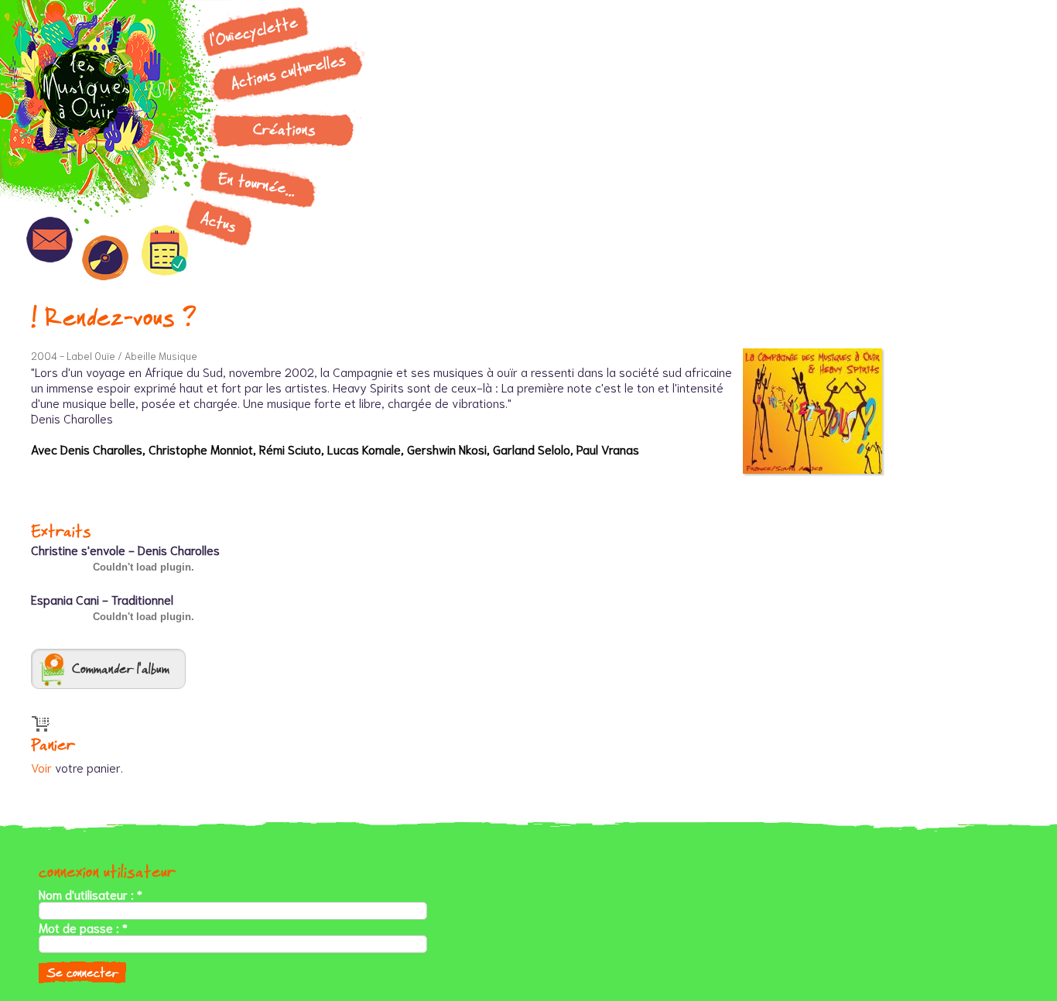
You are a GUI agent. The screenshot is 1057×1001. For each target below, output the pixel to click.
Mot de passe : (83, 927)
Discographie (105, 257)
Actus (219, 222)
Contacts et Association (49, 239)
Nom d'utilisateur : (90, 894)
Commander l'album (120, 669)
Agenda (165, 250)
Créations (284, 129)
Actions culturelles (288, 72)
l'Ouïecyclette (253, 31)
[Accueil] (96, 97)
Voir (41, 767)
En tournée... (257, 183)
